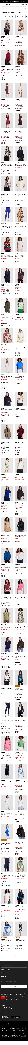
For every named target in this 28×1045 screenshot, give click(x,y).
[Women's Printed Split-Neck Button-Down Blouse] (21, 275)
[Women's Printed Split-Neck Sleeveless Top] (7, 183)
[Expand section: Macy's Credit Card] (14, 969)
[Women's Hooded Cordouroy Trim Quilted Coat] (21, 335)
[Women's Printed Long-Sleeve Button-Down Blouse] (21, 214)
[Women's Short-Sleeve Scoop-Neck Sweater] (7, 493)
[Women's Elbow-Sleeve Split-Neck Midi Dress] (21, 928)
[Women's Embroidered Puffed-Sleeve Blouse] (7, 743)
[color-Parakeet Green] (9, 885)
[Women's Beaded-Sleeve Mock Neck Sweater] (21, 465)
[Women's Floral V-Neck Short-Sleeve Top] (21, 743)
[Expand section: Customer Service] (14, 965)
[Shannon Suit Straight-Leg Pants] (7, 709)
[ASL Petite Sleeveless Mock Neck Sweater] (21, 244)
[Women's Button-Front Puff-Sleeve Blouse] (21, 399)
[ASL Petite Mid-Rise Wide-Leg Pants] (7, 864)
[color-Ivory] (6, 667)
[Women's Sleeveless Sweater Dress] (7, 831)
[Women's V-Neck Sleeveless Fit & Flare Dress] (21, 120)
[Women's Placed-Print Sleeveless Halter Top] (21, 677)
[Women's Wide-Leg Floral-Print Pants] (7, 802)
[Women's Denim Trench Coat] (7, 275)
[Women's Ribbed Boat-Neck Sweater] (21, 586)
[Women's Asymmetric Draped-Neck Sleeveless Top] (7, 57)
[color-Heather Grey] (9, 732)
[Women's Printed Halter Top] (21, 27)
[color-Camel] (2, 452)
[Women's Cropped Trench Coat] (7, 524)
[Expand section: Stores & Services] (14, 973)
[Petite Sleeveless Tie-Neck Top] (21, 771)
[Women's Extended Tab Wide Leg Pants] (7, 365)
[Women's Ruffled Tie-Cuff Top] (21, 57)
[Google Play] (15, 1017)
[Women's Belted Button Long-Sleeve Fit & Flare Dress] (7, 771)
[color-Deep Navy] (2, 885)
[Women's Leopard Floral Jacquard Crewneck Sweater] (7, 153)
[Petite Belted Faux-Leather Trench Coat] (21, 524)
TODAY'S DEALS (4, 1)
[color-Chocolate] (15, 514)
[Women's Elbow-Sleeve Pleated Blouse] (21, 431)
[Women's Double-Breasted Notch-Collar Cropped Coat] (7, 399)
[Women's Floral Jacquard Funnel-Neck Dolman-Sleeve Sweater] (21, 896)
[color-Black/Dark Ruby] (18, 918)
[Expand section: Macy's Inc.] (14, 976)
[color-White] (4, 885)
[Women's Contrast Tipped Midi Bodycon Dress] (7, 90)
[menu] (2, 4)
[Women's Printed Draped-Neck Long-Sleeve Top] (7, 27)
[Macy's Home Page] (7, 5)
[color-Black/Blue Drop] (15, 918)
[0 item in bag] (26, 5)
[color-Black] (4, 79)
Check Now (16, 999)
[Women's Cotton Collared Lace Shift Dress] (21, 90)
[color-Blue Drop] (2, 576)
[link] (7, 42)
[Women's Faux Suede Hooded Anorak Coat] (21, 644)
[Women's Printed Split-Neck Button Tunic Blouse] (7, 244)
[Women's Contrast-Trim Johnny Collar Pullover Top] (7, 677)
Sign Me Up (14, 986)
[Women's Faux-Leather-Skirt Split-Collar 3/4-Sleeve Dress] (7, 120)
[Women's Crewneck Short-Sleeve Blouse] (21, 183)
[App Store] (5, 1017)
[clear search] (25, 8)
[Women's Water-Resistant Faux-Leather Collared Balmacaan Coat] (7, 305)
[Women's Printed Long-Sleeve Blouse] (21, 615)
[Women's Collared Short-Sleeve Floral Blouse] (21, 864)
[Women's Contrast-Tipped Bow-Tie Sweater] (21, 153)
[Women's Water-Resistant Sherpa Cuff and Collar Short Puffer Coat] (21, 831)
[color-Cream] (2, 388)
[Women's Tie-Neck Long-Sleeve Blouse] (7, 555)
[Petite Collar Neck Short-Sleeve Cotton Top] (7, 615)
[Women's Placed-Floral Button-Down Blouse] (7, 928)
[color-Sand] (4, 667)
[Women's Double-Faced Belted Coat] (7, 431)
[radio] (2, 79)
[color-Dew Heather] (4, 916)
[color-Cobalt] (6, 885)
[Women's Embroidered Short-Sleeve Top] (21, 365)
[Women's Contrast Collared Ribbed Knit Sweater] (21, 802)
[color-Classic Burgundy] (2, 79)
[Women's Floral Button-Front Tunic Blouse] (7, 586)
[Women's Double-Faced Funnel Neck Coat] (21, 493)
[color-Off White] (4, 421)
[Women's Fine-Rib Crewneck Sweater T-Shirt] (7, 644)
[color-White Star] (2, 916)
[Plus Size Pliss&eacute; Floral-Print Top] (7, 335)
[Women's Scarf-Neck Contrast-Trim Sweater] (21, 709)
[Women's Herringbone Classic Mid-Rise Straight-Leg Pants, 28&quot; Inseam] (7, 214)
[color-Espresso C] (18, 792)
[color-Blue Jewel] (15, 792)
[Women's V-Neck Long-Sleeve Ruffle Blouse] (21, 555)
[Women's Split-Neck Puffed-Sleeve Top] (21, 305)
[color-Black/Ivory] (15, 732)
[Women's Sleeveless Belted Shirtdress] (7, 465)
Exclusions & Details (10, 999)
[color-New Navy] (2, 667)
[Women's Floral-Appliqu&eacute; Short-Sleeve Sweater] (7, 896)
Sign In (22, 4)
